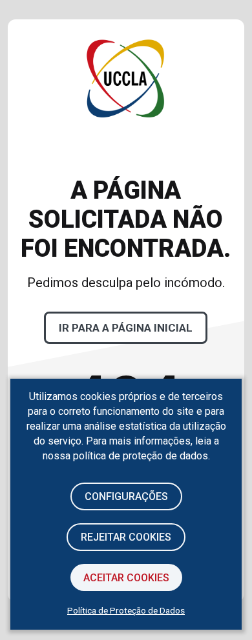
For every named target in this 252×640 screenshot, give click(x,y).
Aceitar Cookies (126, 578)
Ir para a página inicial (126, 327)
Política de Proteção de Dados (126, 610)
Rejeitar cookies (126, 537)
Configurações (126, 496)
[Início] (126, 158)
